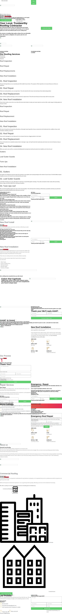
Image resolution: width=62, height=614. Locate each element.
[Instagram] (32, 611)
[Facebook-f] (35, 611)
